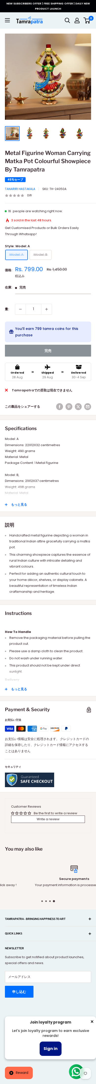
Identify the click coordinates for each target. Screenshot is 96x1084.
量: (7, 309)
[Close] (92, 1022)
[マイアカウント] (77, 20)
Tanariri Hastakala (20, 189)
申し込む (19, 991)
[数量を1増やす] (46, 309)
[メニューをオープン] (7, 20)
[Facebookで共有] (59, 406)
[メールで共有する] (87, 406)
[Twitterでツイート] (78, 406)
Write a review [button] (48, 819)
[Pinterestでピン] (68, 406)
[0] (87, 20)
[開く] (67, 20)
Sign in (51, 1048)
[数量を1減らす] (20, 309)
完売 (48, 350)
